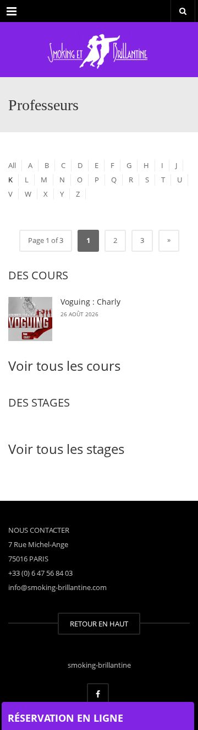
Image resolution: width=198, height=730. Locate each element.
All (12, 165)
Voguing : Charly (90, 301)
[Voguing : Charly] (30, 319)
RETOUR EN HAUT (99, 624)
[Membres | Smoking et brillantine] (99, 49)
